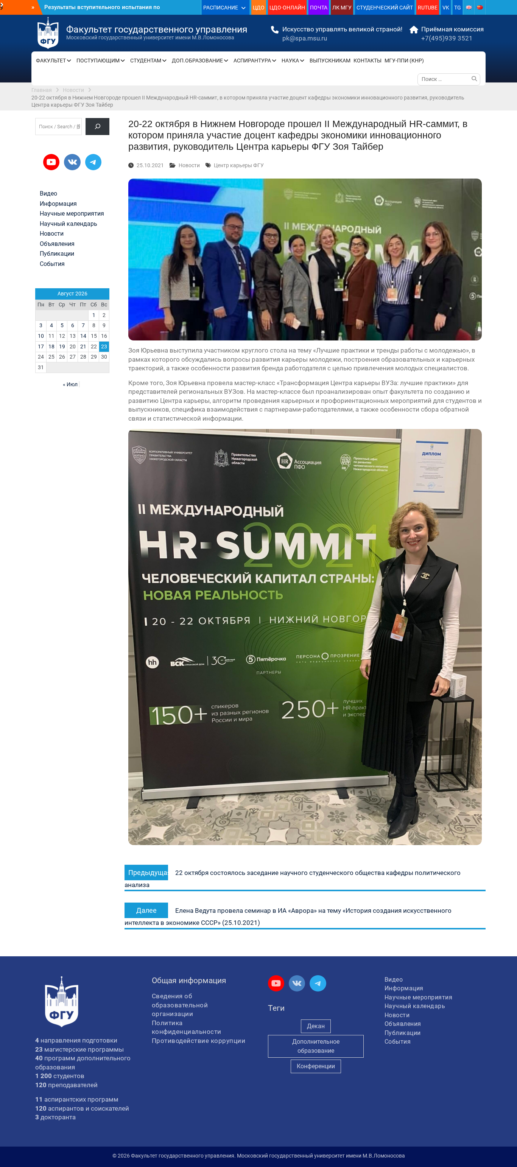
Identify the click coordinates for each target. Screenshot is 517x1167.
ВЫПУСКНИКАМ (330, 60)
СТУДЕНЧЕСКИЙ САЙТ (385, 8)
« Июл (70, 384)
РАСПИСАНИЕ (220, 8)
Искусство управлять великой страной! (342, 29)
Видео (48, 193)
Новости (189, 165)
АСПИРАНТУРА (252, 60)
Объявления (57, 244)
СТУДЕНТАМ (145, 60)
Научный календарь (68, 224)
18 (51, 346)
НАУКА (290, 60)
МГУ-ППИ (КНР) (404, 60)
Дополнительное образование (315, 1046)
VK (445, 8)
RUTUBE (428, 8)
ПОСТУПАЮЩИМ (98, 60)
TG (457, 8)
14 (83, 336)
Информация (58, 203)
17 (41, 346)
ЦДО (259, 8)
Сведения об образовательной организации (180, 1005)
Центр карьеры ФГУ (239, 165)
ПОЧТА (318, 8)
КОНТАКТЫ (367, 60)
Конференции (316, 1066)
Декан (316, 1026)
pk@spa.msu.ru (304, 38)
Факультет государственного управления (157, 29)
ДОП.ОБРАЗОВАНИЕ (197, 60)
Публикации (57, 253)
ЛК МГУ (342, 8)
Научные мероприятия (72, 213)
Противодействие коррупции (199, 1040)
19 (62, 346)
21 (83, 346)
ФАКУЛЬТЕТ (51, 60)
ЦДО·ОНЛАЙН (287, 8)
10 (41, 336)
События (52, 264)
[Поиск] (97, 126)
